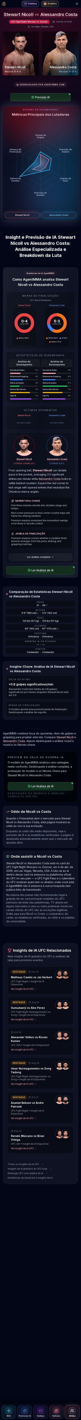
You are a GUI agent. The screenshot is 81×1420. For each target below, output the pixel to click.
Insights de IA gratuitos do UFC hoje (27, 1168)
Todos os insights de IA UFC (23, 1164)
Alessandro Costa (59, 14)
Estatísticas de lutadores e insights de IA (30, 1177)
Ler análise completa (38, 557)
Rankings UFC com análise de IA (25, 1173)
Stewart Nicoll (18, 14)
